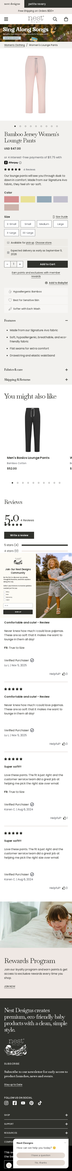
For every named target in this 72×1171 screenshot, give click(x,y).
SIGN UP (18, 612)
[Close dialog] (70, 555)
